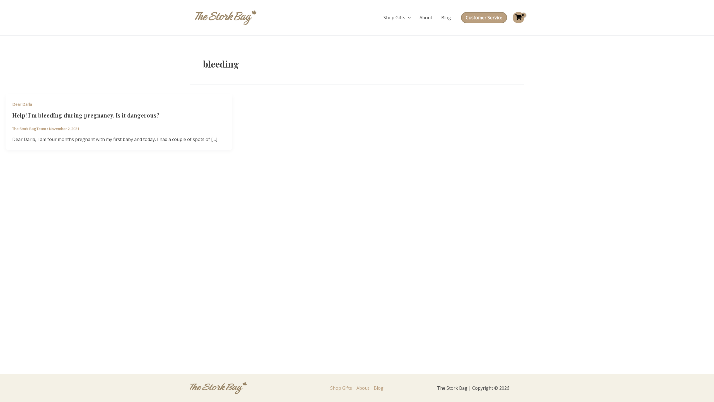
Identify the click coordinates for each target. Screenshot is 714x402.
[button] (408, 17)
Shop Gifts (394, 18)
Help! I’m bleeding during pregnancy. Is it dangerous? (86, 115)
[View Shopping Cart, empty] (518, 17)
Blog (446, 18)
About (425, 18)
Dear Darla (22, 104)
